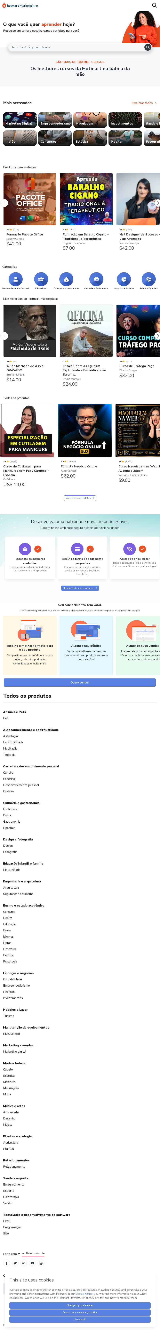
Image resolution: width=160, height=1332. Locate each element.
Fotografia (10, 852)
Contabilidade (12, 979)
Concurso (9, 912)
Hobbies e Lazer (15, 1010)
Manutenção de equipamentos (26, 1027)
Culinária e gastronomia (21, 803)
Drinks (7, 815)
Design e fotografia (18, 839)
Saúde (7, 1203)
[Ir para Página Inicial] (20, 5)
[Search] (147, 47)
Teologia (9, 755)
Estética (9, 1076)
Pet (5, 718)
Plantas (8, 1149)
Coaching (9, 779)
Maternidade (11, 870)
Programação (12, 1227)
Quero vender (79, 682)
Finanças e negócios (18, 973)
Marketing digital (14, 1052)
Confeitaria (10, 809)
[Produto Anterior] (4, 199)
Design (8, 846)
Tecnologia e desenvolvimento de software (36, 1215)
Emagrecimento (14, 1184)
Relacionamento (14, 1167)
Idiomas (8, 936)
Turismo (8, 1016)
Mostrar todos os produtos (78, 588)
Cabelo (8, 1069)
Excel (7, 1221)
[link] (20, 120)
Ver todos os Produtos (78, 498)
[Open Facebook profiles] (6, 1263)
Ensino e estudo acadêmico (23, 905)
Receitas (9, 828)
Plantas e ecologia (17, 1136)
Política (8, 955)
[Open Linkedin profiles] (24, 1263)
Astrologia (10, 736)
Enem (7, 930)
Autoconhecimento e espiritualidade (31, 730)
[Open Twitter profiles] (15, 1263)
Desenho (9, 1118)
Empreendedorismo (16, 985)
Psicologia (10, 961)
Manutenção (11, 1034)
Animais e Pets (14, 712)
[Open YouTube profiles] (32, 1263)
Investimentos (13, 998)
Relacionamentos (16, 1160)
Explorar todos (142, 103)
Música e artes (14, 1106)
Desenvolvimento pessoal (21, 785)
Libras (7, 943)
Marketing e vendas (18, 1045)
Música (7, 1125)
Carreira (8, 773)
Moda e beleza (14, 1063)
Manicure (9, 1082)
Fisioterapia (11, 1197)
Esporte (8, 1191)
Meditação (10, 748)
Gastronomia (11, 821)
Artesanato (11, 1112)
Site (6, 1233)
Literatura (10, 949)
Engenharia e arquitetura (22, 881)
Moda (7, 1094)
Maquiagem (11, 1088)
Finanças (9, 992)
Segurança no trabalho (18, 894)
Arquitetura (11, 888)
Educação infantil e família (23, 863)
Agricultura (10, 1142)
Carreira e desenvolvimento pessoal (31, 766)
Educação (9, 924)
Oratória (8, 791)
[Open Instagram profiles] (41, 1263)
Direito (7, 918)
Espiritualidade (13, 742)
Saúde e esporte (15, 1178)
